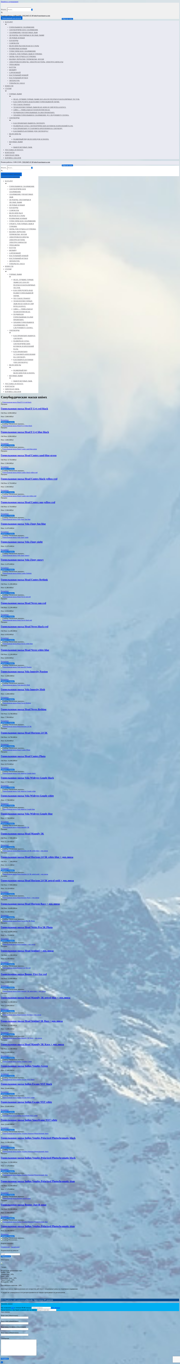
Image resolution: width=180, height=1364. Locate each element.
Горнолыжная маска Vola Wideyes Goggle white (27, 795)
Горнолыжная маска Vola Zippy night (22, 541)
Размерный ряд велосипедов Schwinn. (31, 139)
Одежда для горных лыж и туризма (25, 54)
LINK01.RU (28, 1300)
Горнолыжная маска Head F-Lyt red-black (24, 408)
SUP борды (13, 40)
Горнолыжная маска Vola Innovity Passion (24, 671)
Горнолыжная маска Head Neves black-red (24, 626)
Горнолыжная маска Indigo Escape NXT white (26, 1102)
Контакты (9, 152)
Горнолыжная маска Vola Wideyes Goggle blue (27, 813)
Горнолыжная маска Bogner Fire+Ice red (24, 974)
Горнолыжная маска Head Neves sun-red (23, 603)
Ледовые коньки (17, 38)
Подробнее (5, 420)
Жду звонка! (55, 1308)
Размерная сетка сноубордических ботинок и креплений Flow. (43, 126)
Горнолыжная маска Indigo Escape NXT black (26, 1084)
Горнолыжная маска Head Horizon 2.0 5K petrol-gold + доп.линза (37, 880)
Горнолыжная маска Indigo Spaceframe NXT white (29, 1120)
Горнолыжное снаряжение (21, 27)
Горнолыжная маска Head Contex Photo (23, 756)
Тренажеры (14, 64)
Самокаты (14, 43)
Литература (14, 80)
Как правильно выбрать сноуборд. (29, 123)
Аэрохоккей (15, 72)
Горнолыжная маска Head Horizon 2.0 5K (24, 732)
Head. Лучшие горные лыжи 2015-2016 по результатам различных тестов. (46, 99)
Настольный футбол (18, 78)
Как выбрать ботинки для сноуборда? (30, 131)
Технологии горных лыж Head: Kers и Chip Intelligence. (39, 107)
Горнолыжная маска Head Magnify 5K (22, 833)
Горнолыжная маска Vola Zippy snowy (22, 559)
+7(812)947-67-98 (27, 16)
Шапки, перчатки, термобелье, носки (26, 59)
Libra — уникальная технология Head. (31, 110)
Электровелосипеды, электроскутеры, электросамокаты (36, 62)
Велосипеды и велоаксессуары (24, 46)
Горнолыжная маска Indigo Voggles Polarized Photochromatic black (38, 1138)
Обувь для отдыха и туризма (22, 56)
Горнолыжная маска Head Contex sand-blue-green (28, 455)
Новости (9, 86)
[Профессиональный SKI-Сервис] (1, 1263)
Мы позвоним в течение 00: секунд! (16, 1308)
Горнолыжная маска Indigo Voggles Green (24, 1066)
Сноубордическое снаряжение (23, 30)
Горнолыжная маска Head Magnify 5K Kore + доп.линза (32, 1044)
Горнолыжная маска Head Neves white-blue (25, 650)
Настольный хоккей (18, 75)
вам (12, 1308)
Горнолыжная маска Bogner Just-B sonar (24, 1204)
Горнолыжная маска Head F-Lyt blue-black (25, 432)
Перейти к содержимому (9, 2)
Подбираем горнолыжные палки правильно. (34, 112)
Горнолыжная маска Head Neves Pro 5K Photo (27, 927)
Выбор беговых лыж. (22, 147)
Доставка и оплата (14, 150)
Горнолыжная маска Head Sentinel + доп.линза (27, 950)
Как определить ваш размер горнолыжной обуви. (36, 102)
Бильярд (12, 70)
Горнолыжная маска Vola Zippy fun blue (23, 523)
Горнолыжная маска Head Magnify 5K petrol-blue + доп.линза (35, 997)
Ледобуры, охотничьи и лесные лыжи (26, 35)
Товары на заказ (17, 83)
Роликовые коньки (18, 48)
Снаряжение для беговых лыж (23, 32)
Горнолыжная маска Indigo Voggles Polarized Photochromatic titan (38, 1181)
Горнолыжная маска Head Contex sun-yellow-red (28, 502)
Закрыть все (15, 1247)
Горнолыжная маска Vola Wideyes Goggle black (27, 777)
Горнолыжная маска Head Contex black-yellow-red (29, 478)
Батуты (12, 67)
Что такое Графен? (21, 104)
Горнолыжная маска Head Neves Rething (23, 709)
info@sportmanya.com (42, 16)
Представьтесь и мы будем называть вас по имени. (19, 1310)
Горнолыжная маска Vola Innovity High (23, 689)
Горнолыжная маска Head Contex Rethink (24, 579)
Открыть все (5, 1247)
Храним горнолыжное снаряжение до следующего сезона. (41, 115)
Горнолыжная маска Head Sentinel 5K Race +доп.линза (32, 1021)
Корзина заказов (13, 158)
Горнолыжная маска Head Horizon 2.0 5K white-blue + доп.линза (37, 857)
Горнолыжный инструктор (11, 18)
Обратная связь (67, 19)
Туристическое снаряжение (22, 51)
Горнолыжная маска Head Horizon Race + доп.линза (30, 903)
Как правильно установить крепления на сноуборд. (37, 128)
